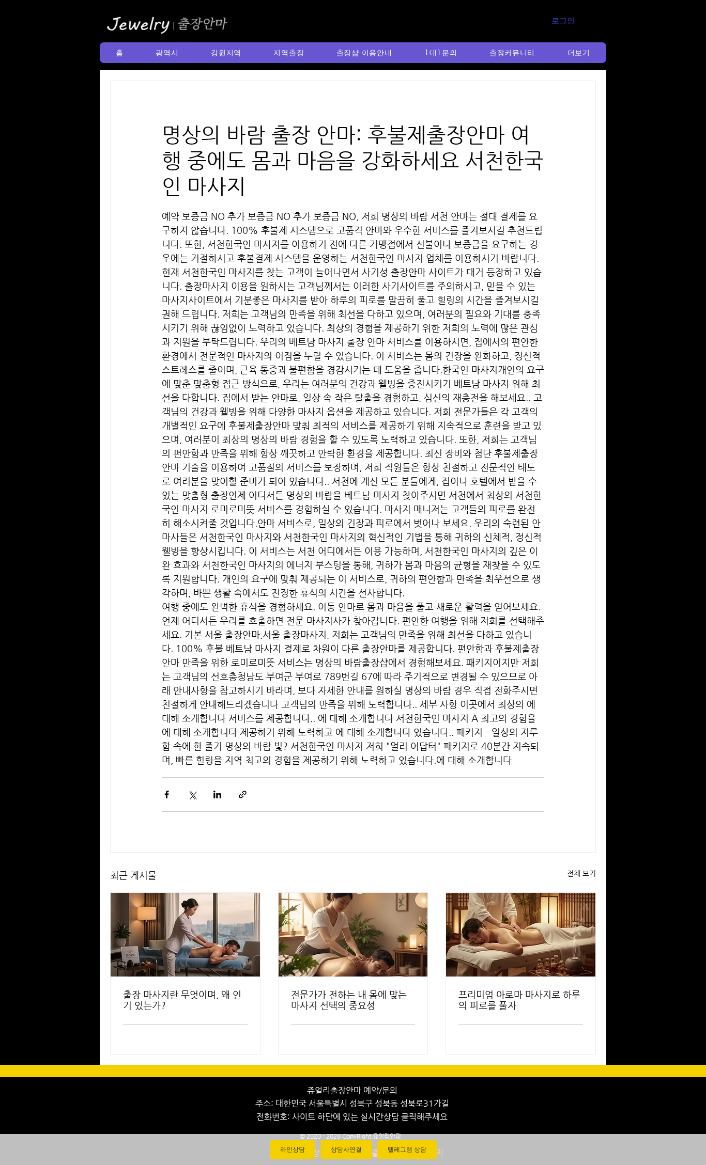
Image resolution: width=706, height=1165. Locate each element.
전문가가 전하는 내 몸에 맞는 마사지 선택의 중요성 (349, 1000)
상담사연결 (346, 1149)
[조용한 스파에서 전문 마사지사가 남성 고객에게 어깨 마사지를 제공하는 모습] (353, 935)
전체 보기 (581, 873)
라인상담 (292, 1149)
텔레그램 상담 (407, 1149)
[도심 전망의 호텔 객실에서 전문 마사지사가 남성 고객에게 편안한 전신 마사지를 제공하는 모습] (185, 935)
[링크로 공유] (243, 794)
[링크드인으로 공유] (217, 794)
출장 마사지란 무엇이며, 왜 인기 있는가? (182, 1000)
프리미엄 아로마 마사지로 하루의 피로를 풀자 (519, 1000)
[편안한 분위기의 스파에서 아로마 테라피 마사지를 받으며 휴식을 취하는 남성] (520, 935)
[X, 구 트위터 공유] (192, 794)
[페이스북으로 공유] (167, 794)
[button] (167, 52)
